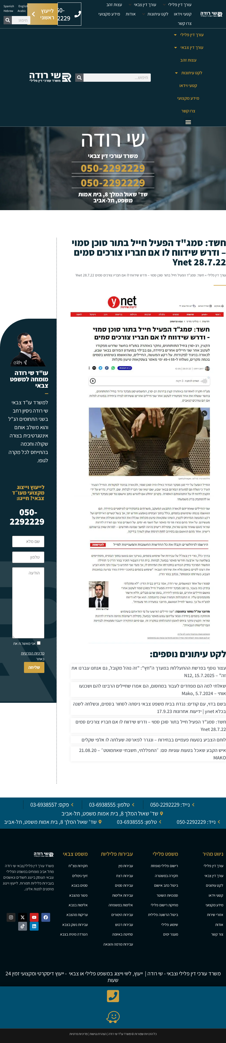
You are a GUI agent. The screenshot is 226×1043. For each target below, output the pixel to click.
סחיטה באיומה (122, 934)
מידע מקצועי (188, 98)
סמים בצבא (79, 885)
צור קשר (217, 934)
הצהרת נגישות (98, 1034)
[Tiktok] (22, 926)
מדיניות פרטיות (78, 1034)
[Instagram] (11, 917)
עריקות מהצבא (77, 914)
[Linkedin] (34, 926)
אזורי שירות (215, 914)
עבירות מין (126, 865)
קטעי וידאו (188, 85)
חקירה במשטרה (166, 875)
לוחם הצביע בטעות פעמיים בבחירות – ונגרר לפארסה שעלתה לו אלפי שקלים (154, 739)
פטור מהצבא (78, 895)
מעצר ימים (170, 934)
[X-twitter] (22, 917)
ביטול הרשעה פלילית (163, 914)
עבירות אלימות (122, 895)
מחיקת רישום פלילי (164, 904)
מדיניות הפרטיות (32, 653)
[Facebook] (45, 917)
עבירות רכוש (124, 924)
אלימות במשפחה (121, 904)
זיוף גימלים (80, 875)
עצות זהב (188, 60)
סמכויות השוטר (167, 895)
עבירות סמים (124, 885)
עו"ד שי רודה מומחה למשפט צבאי (29, 379)
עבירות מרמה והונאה (118, 944)
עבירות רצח (124, 875)
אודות (219, 924)
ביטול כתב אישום (166, 885)
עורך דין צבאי (192, 47)
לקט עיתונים (214, 885)
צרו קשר (188, 111)
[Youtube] (34, 917)
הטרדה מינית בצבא (74, 934)
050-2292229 (113, 182)
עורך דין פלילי (192, 35)
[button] (176, 4)
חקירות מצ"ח (78, 865)
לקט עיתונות (191, 73)
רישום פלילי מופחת (164, 865)
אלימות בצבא (78, 904)
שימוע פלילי (169, 924)
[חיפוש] (8, 20)
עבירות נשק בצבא (75, 924)
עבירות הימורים (122, 914)
